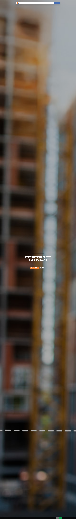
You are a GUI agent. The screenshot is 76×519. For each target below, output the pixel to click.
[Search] (59, 0)
